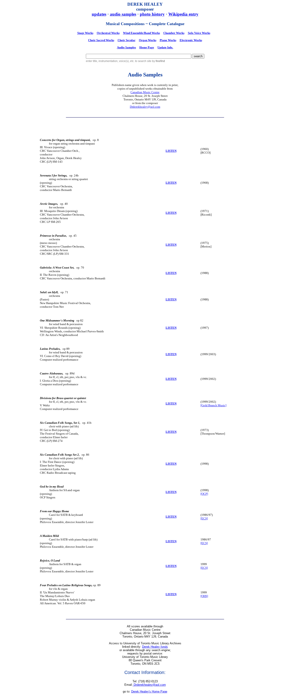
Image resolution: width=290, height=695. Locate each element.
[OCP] (204, 493)
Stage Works (85, 33)
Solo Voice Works (199, 33)
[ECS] (204, 518)
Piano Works (168, 40)
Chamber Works (173, 33)
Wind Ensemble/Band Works (141, 33)
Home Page (146, 47)
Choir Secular (126, 40)
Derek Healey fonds (155, 646)
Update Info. (165, 47)
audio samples (123, 14)
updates (99, 14)
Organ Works (147, 40)
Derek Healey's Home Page (149, 691)
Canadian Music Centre (145, 92)
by (158, 61)
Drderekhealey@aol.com (145, 106)
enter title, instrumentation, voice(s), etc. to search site (119, 61)
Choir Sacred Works (101, 40)
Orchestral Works (108, 33)
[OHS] (204, 596)
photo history (152, 14)
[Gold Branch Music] (213, 405)
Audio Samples (126, 47)
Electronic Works (191, 40)
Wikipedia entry (183, 14)
